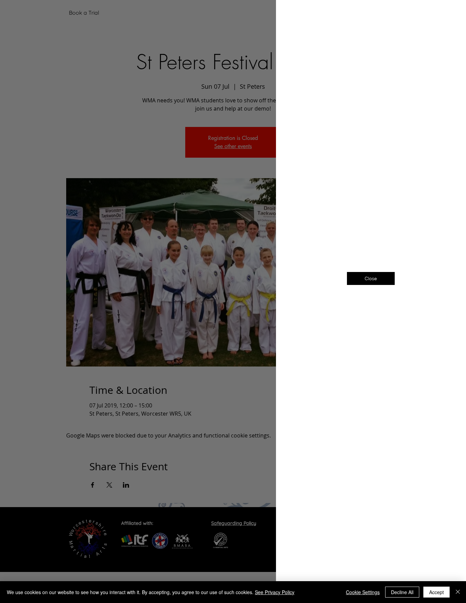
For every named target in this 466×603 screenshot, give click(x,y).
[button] (449, 14)
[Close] (458, 592)
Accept (436, 592)
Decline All (402, 592)
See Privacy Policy (274, 592)
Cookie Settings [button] (363, 592)
